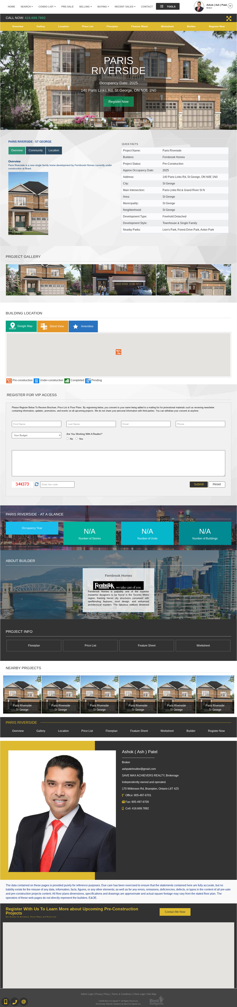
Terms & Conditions (122, 994)
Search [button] (26, 6)
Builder (191, 26)
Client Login (139, 994)
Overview (17, 26)
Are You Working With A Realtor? (84, 434)
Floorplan (112, 26)
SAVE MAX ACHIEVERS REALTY (150, 775)
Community (36, 150)
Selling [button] (84, 6)
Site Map (151, 994)
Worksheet (167, 26)
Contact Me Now (175, 911)
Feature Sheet (139, 26)
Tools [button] (170, 6)
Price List (87, 26)
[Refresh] (36, 484)
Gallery (41, 26)
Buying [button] (103, 6)
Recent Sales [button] (124, 6)
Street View (56, 326)
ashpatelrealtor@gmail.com (139, 768)
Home (11, 6)
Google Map (24, 326)
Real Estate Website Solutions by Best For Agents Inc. (118, 1004)
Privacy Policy (102, 994)
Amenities (87, 326)
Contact (147, 6)
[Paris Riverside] (22, 694)
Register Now (217, 26)
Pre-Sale (67, 6)
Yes (81, 438)
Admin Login (87, 994)
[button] (118, 352)
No (71, 438)
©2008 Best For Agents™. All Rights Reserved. (118, 1001)
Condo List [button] (46, 6)
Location (63, 26)
